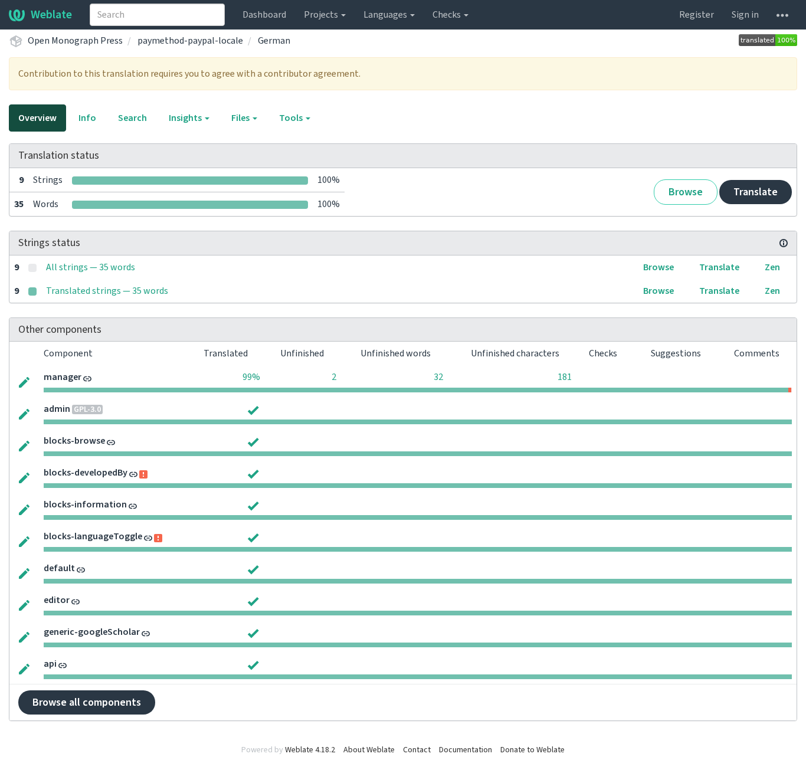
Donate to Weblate (532, 750)
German (274, 40)
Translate (755, 192)
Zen (772, 267)
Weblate (51, 14)
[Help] (782, 15)
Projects (322, 14)
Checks (448, 14)
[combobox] (157, 15)
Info (87, 118)
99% (251, 377)
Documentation (465, 750)
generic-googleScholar (92, 631)
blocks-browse (74, 440)
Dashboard (264, 14)
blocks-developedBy (85, 472)
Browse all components (86, 702)
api (50, 663)
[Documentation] (783, 243)
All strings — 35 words (90, 267)
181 (565, 377)
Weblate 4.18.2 (310, 750)
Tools (291, 118)
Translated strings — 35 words (107, 290)
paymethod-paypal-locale (190, 40)
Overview (37, 118)
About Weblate (369, 750)
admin (57, 408)
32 (438, 377)
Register (696, 14)
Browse (686, 192)
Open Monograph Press (75, 40)
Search (132, 118)
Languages (386, 14)
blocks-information (85, 504)
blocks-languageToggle (93, 536)
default (59, 568)
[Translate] (24, 381)
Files (241, 118)
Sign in (745, 14)
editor (57, 600)
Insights (186, 118)
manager (62, 377)
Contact (417, 750)
